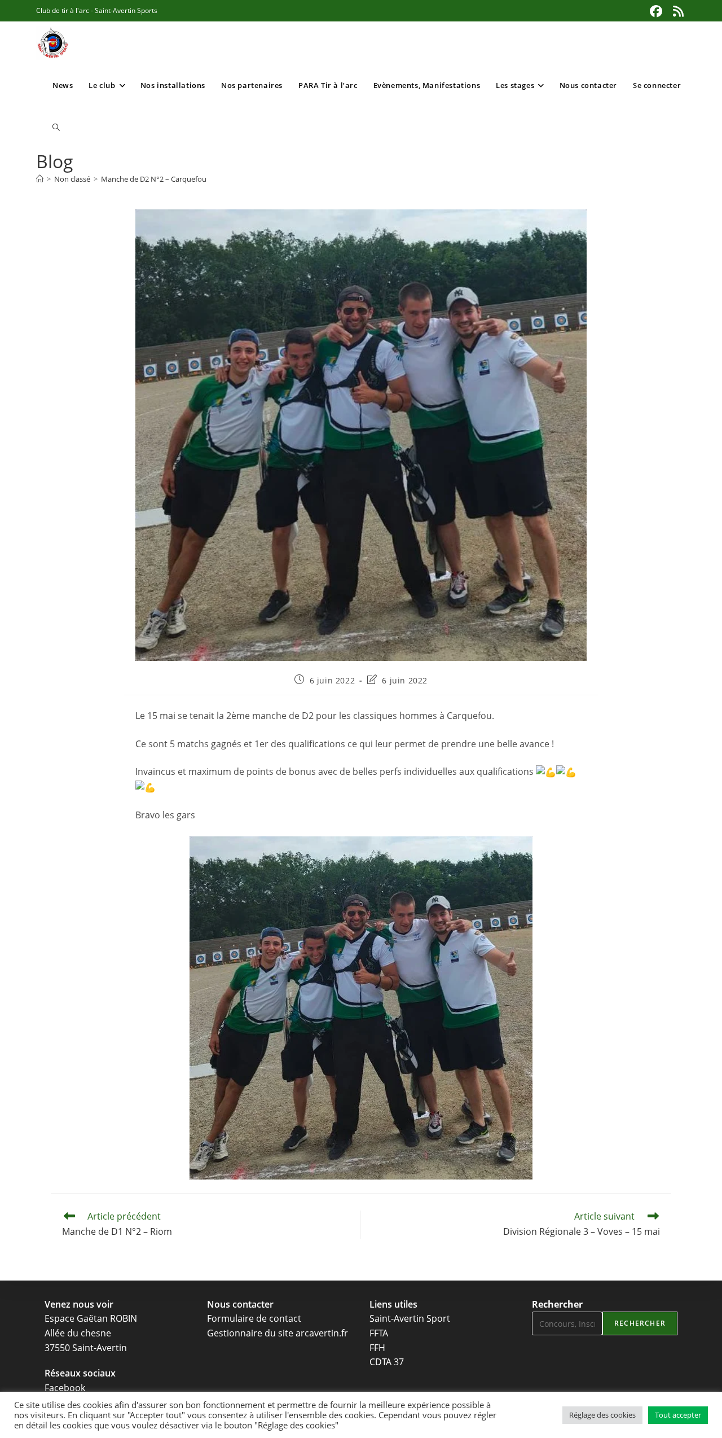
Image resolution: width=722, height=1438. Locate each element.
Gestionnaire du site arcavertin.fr (277, 1333)
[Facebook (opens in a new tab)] (656, 11)
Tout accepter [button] (678, 1415)
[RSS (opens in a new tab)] (676, 11)
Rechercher (557, 1304)
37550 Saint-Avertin (86, 1347)
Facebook (65, 1388)
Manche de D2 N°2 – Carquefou (153, 179)
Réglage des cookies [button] (602, 1415)
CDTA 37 (386, 1362)
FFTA (378, 1333)
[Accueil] (39, 179)
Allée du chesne (78, 1333)
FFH (377, 1347)
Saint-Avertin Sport (409, 1318)
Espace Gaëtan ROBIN (91, 1318)
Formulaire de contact (254, 1318)
